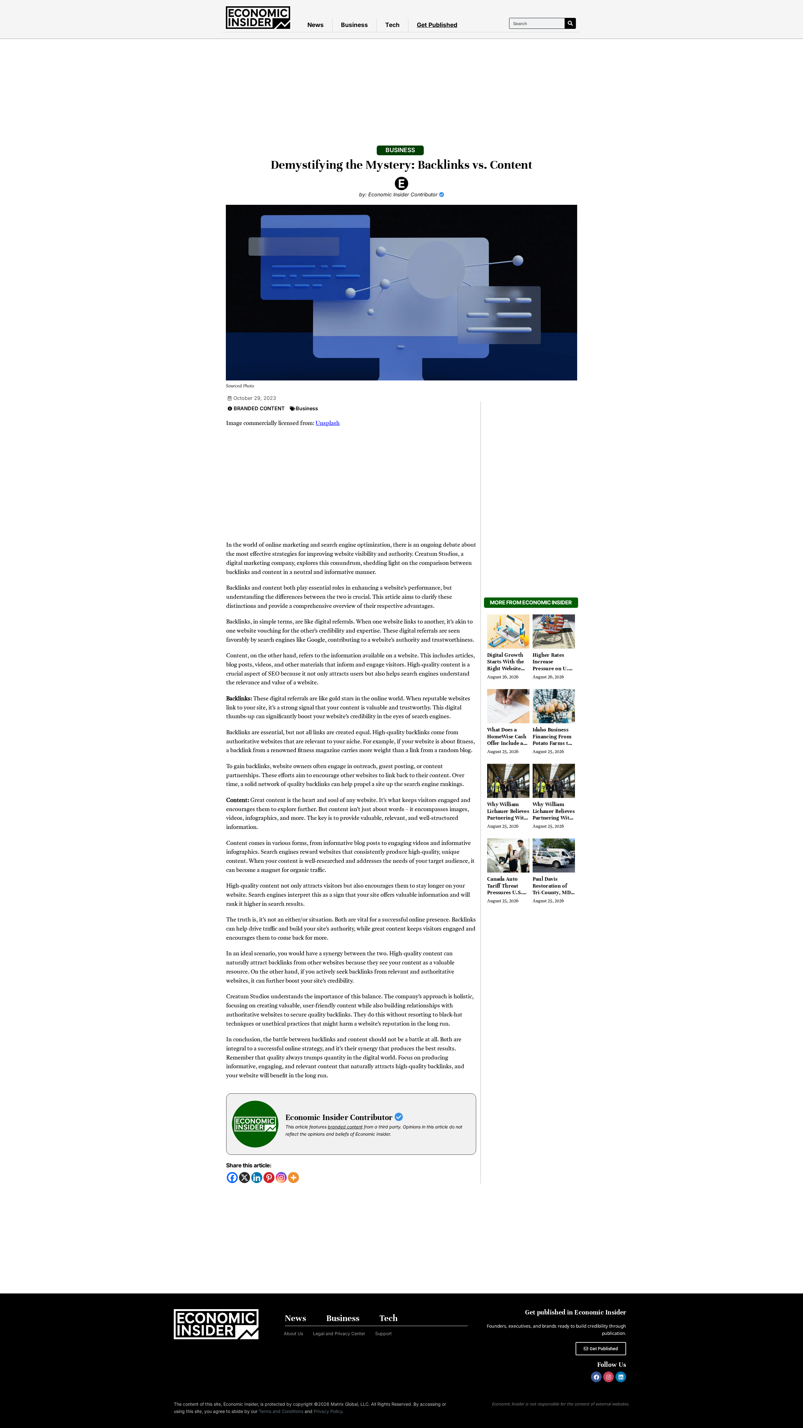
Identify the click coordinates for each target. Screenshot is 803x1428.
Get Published (437, 25)
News (315, 25)
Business (354, 25)
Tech (392, 25)
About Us (293, 1333)
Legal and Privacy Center (339, 1333)
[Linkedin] (256, 1177)
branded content (345, 1126)
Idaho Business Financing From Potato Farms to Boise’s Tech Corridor (552, 743)
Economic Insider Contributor (340, 1117)
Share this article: (248, 1165)
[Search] (570, 23)
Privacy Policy (328, 1411)
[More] (293, 1177)
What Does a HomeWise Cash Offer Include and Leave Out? (508, 739)
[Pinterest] (268, 1177)
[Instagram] (281, 1177)
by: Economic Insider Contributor (399, 194)
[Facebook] (232, 1177)
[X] (244, 1177)
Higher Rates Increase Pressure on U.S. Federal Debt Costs (553, 668)
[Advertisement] (401, 86)
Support (383, 1333)
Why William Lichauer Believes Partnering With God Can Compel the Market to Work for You (508, 821)
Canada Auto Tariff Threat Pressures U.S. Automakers (504, 889)
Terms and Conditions (281, 1411)
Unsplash (328, 423)
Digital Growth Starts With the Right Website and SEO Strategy (508, 665)
